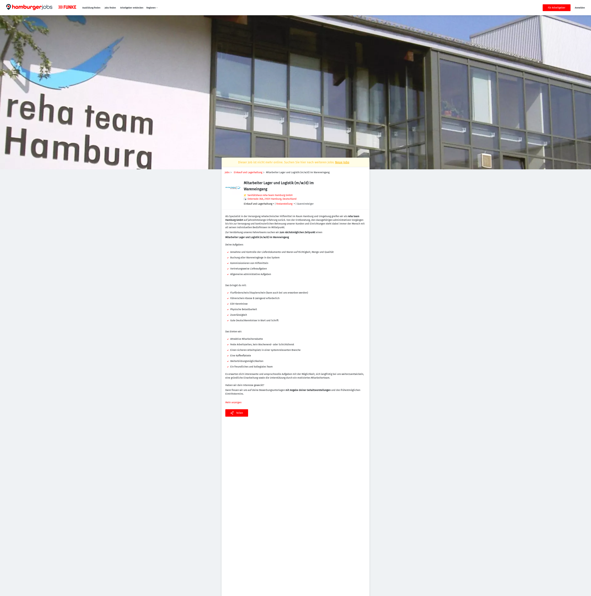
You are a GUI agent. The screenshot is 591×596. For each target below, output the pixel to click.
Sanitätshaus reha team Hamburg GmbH (270, 195)
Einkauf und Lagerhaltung (248, 172)
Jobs (227, 172)
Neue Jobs (342, 162)
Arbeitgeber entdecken (131, 7)
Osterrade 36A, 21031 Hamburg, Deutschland (272, 198)
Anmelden (580, 7)
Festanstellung (284, 203)
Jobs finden (110, 7)
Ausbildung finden (91, 7)
